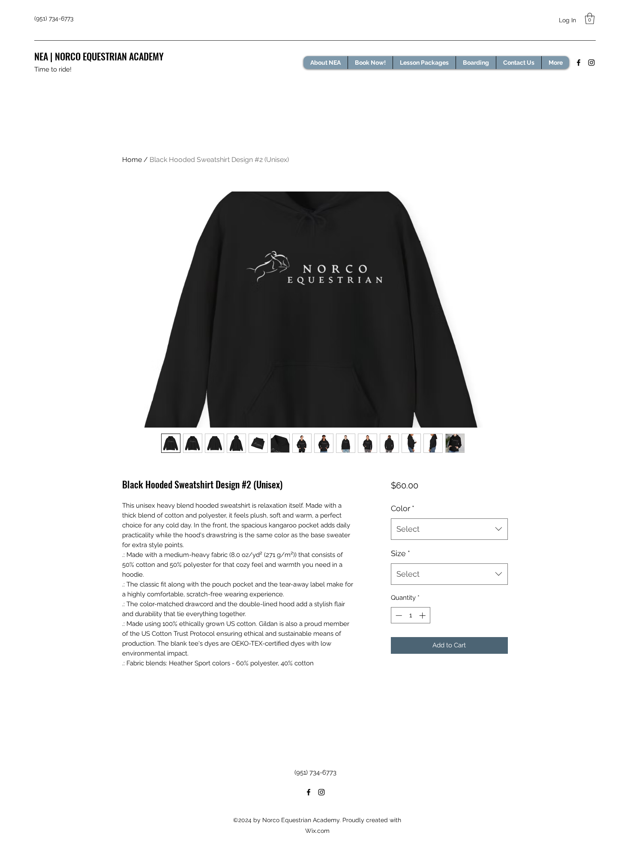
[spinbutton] (410, 615)
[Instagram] (591, 62)
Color (402, 508)
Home (132, 160)
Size (400, 553)
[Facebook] (578, 62)
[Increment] (423, 615)
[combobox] (449, 529)
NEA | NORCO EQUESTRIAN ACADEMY (99, 56)
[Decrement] (398, 615)
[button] (589, 18)
